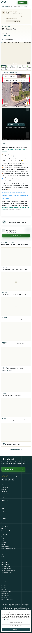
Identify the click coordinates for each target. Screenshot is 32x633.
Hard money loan (5, 495)
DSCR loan (3, 489)
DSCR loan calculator (6, 580)
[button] (16, 124)
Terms (28, 106)
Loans (3, 484)
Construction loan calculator (7, 574)
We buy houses (5, 515)
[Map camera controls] (27, 98)
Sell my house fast (5, 513)
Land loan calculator (6, 591)
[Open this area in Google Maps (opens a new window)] (4, 106)
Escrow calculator (5, 584)
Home (3, 6)
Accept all (16, 629)
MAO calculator (4, 593)
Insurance (4, 500)
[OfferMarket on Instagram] (6, 479)
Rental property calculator (7, 599)
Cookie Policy (5, 619)
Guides (3, 538)
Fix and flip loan (5, 493)
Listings (6, 6)
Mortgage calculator (6, 595)
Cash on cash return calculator (8, 570)
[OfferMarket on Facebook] (2, 479)
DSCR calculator (5, 578)
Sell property (4, 511)
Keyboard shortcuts (10, 106)
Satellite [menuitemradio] (12, 76)
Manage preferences (16, 622)
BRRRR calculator (5, 564)
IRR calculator (4, 589)
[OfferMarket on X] (9, 479)
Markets (3, 544)
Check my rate (22, 2)
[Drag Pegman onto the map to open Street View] (27, 103)
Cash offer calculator (6, 568)
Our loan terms (4, 491)
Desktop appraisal (5, 576)
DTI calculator (4, 582)
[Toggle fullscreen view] (27, 76)
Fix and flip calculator (6, 585)
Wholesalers (4, 528)
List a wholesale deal (6, 530)
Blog (2, 536)
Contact (3, 556)
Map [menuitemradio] (5, 76)
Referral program (5, 546)
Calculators (5, 560)
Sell (2, 508)
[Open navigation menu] (29, 2)
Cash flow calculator (6, 566)
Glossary (3, 542)
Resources (4, 534)
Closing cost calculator (6, 572)
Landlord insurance (5, 503)
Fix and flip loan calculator (7, 587)
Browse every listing (16, 449)
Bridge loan (4, 497)
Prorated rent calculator (6, 597)
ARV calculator (4, 562)
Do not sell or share (16, 626)
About (2, 554)
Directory (3, 522)
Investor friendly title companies (8, 548)
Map (2, 521)
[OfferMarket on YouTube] (12, 479)
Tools (2, 540)
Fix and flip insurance (6, 505)
